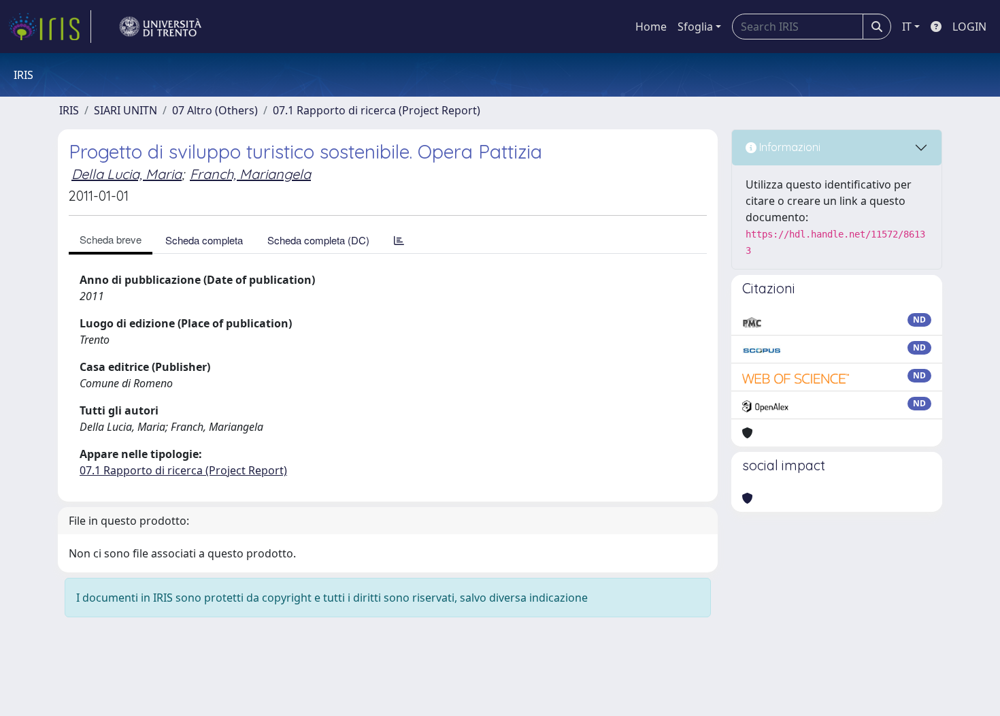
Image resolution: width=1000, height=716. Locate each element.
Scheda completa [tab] (204, 240)
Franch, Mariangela (250, 173)
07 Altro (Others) (215, 110)
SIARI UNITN (125, 110)
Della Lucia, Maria (126, 173)
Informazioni (788, 147)
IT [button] (907, 26)
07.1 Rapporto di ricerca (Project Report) (376, 110)
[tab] (399, 240)
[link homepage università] (160, 26)
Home (651, 26)
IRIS (69, 110)
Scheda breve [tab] (110, 239)
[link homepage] (49, 26)
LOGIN (969, 26)
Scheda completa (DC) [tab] (318, 240)
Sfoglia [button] (695, 26)
